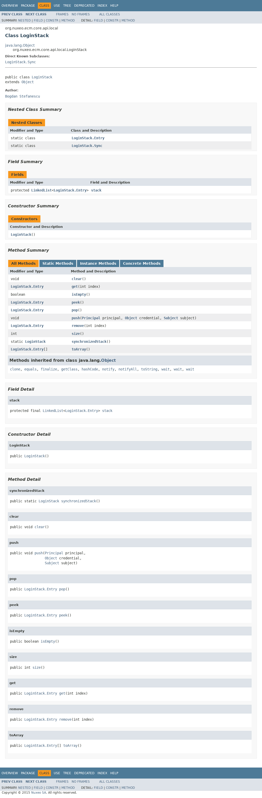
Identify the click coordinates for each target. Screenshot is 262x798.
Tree (67, 5)
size (76, 334)
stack (96, 190)
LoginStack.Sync (20, 62)
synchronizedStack (89, 341)
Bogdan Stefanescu (22, 96)
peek (76, 302)
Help (114, 5)
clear (77, 279)
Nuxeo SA (38, 792)
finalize (49, 369)
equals (30, 369)
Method (68, 20)
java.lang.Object (20, 45)
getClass (69, 369)
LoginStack (42, 77)
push (76, 318)
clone (15, 369)
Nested (24, 20)
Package (28, 5)
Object (27, 82)
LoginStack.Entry (88, 138)
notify (108, 369)
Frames (62, 14)
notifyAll (127, 369)
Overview (10, 5)
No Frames (81, 14)
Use (57, 5)
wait (165, 369)
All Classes (109, 14)
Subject (171, 318)
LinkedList (41, 190)
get (75, 286)
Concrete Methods (141, 263)
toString (149, 369)
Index (102, 5)
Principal (91, 318)
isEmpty (79, 294)
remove (78, 326)
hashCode (90, 369)
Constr (52, 20)
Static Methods (57, 263)
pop (75, 310)
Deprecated (84, 5)
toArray (79, 349)
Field (38, 20)
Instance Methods (98, 263)
